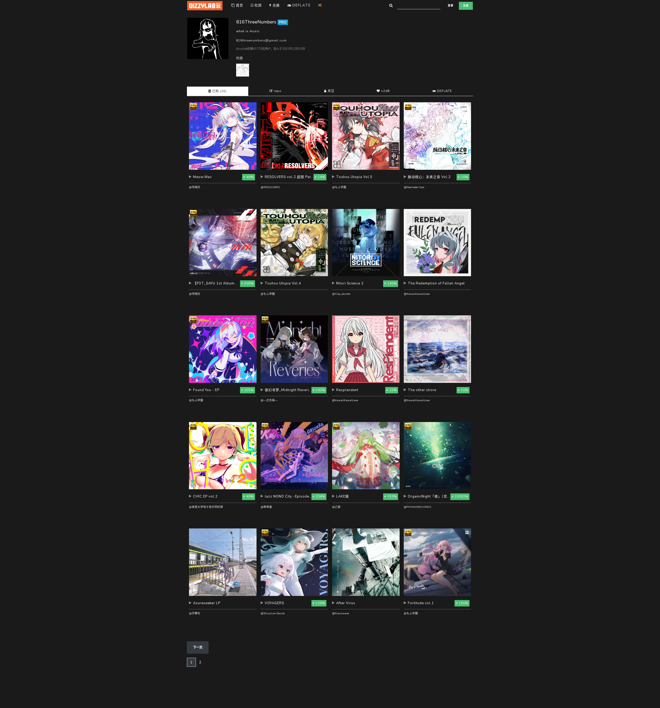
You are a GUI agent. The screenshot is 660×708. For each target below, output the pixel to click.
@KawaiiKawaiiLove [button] (417, 294)
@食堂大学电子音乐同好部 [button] (206, 507)
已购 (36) (219, 91)
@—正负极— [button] (269, 400)
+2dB (385, 91)
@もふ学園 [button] (339, 187)
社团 (257, 5)
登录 (450, 5)
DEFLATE (444, 91)
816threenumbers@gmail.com (261, 40)
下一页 (197, 647)
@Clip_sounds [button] (341, 294)
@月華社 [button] (194, 613)
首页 (239, 5)
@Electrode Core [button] (414, 187)
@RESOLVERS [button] (270, 187)
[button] (223, 179)
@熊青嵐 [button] (266, 507)
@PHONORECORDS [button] (417, 507)
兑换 (275, 5)
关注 (330, 91)
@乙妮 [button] (336, 507)
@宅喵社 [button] (194, 187)
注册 (466, 5)
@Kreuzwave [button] (340, 613)
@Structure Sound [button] (273, 613)
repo (277, 91)
